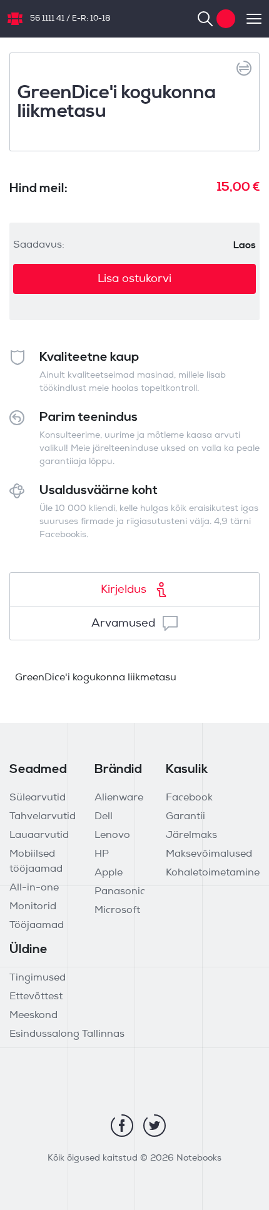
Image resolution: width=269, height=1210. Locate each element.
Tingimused (37, 978)
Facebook (189, 798)
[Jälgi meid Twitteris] (154, 1125)
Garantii (185, 817)
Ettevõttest (36, 997)
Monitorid (32, 907)
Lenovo (112, 835)
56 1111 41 (47, 19)
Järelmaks (191, 835)
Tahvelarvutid (42, 817)
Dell (103, 817)
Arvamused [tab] (123, 624)
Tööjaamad (36, 925)
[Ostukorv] (225, 18)
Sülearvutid (37, 798)
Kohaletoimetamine (213, 873)
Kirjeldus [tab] (123, 590)
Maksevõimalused (209, 854)
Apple (108, 873)
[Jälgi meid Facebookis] (122, 1125)
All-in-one (34, 888)
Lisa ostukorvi (134, 279)
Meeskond (33, 1016)
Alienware (118, 798)
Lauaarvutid (39, 835)
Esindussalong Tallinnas (66, 1034)
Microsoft (117, 910)
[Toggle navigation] (248, 19)
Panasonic (119, 892)
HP (101, 854)
